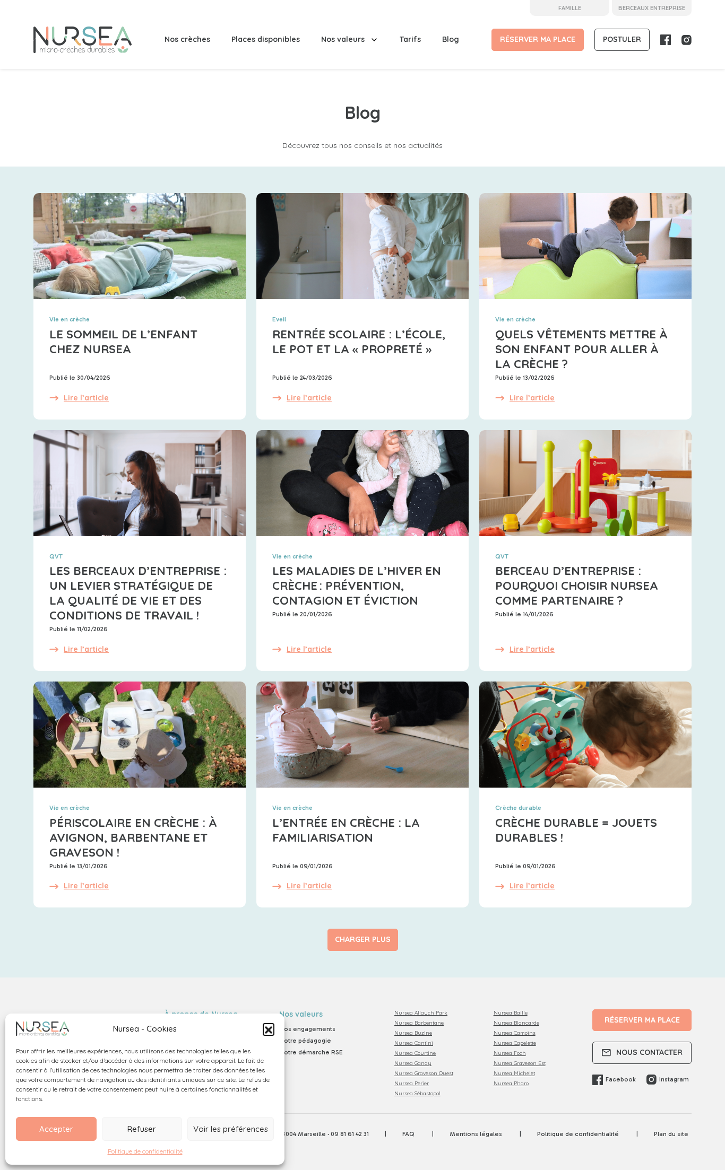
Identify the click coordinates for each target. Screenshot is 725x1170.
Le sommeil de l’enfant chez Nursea (123, 341)
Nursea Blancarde (516, 1022)
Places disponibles (265, 39)
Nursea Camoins (515, 1032)
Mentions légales (477, 1134)
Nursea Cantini (413, 1043)
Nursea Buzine (413, 1032)
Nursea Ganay (412, 1063)
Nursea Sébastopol (417, 1093)
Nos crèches (187, 39)
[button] (268, 1029)
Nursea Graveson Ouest (423, 1073)
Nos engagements (307, 1029)
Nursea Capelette (515, 1043)
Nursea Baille (511, 1012)
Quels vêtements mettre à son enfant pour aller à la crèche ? (581, 349)
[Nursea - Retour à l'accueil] (82, 40)
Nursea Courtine (415, 1053)
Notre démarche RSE (311, 1052)
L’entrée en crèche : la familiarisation (346, 830)
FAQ (409, 1134)
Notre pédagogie (305, 1040)
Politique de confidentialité (145, 1151)
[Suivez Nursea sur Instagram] (686, 39)
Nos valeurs (343, 39)
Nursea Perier (411, 1083)
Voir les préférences (230, 1129)
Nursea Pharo (511, 1083)
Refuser (141, 1129)
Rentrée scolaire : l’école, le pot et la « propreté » (358, 341)
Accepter (56, 1129)
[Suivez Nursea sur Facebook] (665, 39)
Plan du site (671, 1134)
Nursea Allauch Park (420, 1012)
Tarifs (410, 39)
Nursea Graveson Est (520, 1063)
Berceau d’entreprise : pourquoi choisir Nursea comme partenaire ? (576, 585)
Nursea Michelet (514, 1073)
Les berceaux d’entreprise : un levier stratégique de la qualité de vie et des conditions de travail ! (138, 593)
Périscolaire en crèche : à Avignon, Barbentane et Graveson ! (133, 837)
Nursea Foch (510, 1053)
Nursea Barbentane (419, 1022)
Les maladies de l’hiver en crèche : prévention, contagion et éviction (356, 585)
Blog (450, 39)
